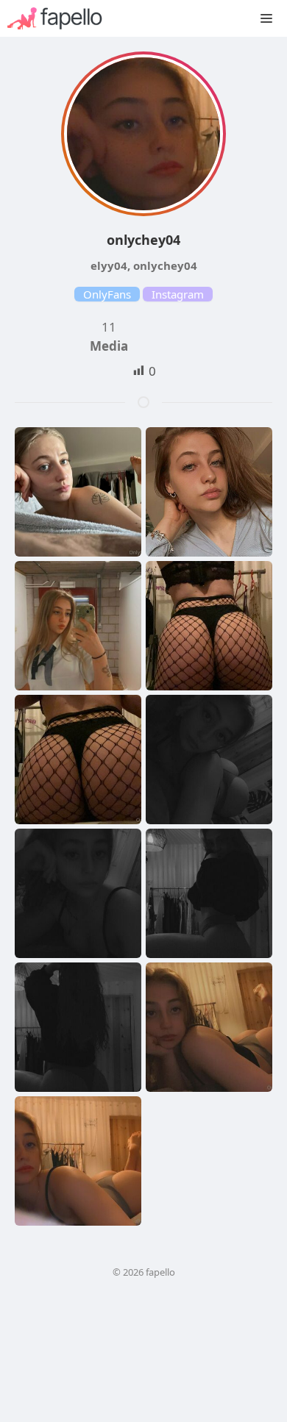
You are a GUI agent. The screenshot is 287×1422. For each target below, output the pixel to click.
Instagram (178, 294)
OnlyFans (107, 294)
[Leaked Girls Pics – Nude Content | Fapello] (62, 18)
